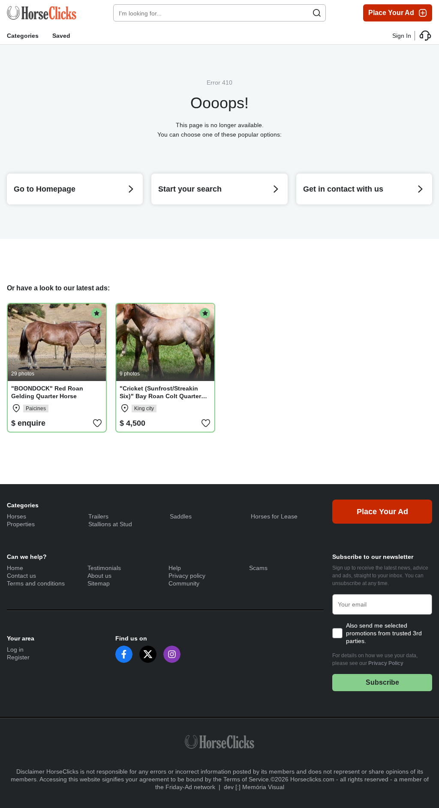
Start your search (190, 189)
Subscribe (382, 682)
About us (99, 575)
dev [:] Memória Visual (254, 787)
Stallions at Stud (110, 524)
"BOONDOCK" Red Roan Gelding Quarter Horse (47, 392)
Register (18, 657)
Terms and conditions (36, 583)
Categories (23, 35)
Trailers (98, 516)
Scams (258, 567)
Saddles (181, 516)
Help (174, 567)
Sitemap (98, 583)
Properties (21, 524)
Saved (61, 35)
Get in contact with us (343, 189)
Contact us (21, 575)
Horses (16, 516)
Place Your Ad (391, 12)
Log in (15, 649)
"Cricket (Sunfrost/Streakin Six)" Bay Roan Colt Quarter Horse (160, 396)
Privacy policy (186, 575)
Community (183, 583)
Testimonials (104, 567)
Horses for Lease (274, 516)
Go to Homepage (44, 189)
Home (15, 567)
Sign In (401, 35)
